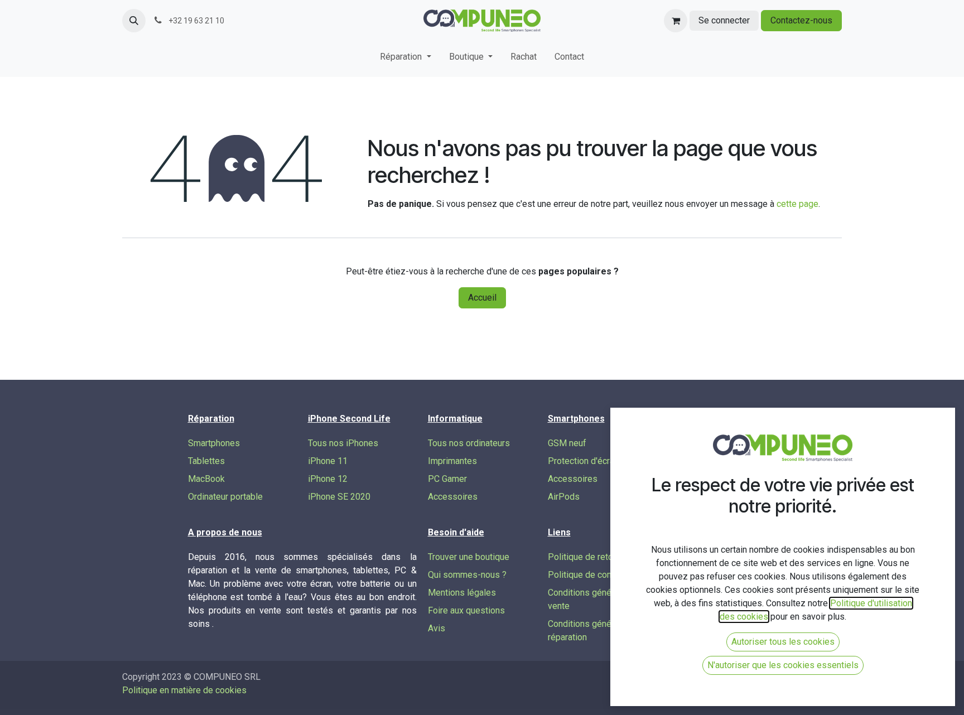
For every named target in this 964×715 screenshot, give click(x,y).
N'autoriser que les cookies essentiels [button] (783, 665)
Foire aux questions (466, 610)
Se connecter (724, 20)
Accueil (482, 297)
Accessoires (453, 496)
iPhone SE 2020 (339, 496)
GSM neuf (567, 443)
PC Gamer (447, 479)
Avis (436, 628)
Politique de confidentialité (600, 574)
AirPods (564, 496)
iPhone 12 (328, 479)
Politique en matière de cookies (184, 690)
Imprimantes (452, 461)
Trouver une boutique (468, 557)
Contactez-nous (801, 20)
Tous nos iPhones (343, 443)
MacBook (206, 479)
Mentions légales (462, 592)
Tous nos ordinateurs (469, 443)
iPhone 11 (328, 461)
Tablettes (206, 461)
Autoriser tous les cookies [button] (783, 641)
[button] (134, 20)
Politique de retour (584, 557)
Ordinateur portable (225, 496)
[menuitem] (405, 59)
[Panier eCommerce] (675, 20)
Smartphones (214, 443)
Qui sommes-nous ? (467, 574)
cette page (797, 204)
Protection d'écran (583, 461)
